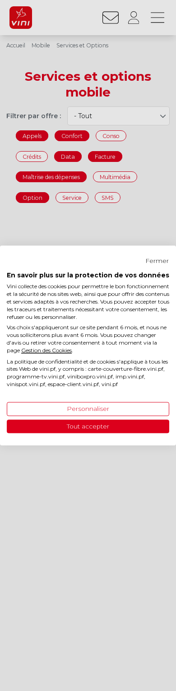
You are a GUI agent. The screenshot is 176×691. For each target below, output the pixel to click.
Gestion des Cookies (46, 350)
